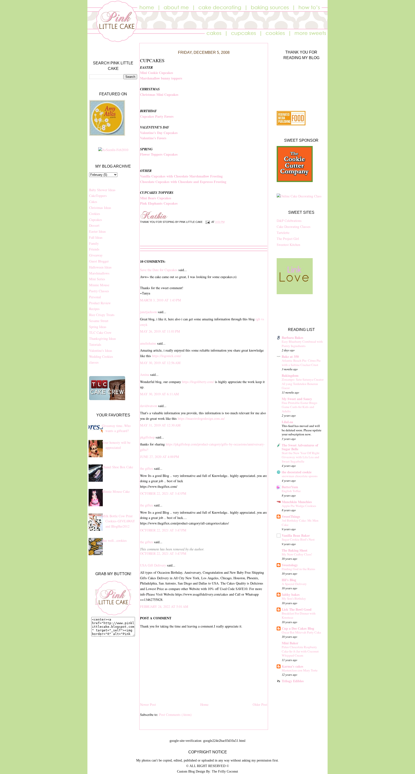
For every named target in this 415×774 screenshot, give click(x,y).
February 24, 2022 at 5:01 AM (164, 606)
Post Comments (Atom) (175, 714)
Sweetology (290, 564)
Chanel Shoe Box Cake (117, 467)
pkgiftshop (147, 437)
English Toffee (291, 491)
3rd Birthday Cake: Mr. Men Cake (300, 522)
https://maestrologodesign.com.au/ (201, 418)
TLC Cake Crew (100, 332)
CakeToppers (98, 195)
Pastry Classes (99, 291)
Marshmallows (99, 273)
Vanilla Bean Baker (296, 535)
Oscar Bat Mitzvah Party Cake (301, 632)
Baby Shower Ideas (102, 190)
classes (94, 362)
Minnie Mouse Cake (116, 491)
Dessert (94, 225)
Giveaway (96, 255)
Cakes (93, 201)
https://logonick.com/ (166, 355)
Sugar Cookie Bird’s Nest (298, 539)
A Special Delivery (294, 584)
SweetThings (291, 516)
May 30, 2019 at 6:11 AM (159, 394)
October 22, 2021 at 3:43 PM (163, 493)
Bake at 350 (290, 356)
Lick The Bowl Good (296, 609)
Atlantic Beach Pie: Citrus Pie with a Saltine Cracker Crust (301, 362)
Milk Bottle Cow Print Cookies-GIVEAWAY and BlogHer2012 (118, 521)
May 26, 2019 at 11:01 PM (160, 331)
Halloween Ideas (100, 267)
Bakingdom (290, 375)
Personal (95, 297)
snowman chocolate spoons (299, 476)
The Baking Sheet (294, 550)
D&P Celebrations (289, 220)
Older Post (260, 704)
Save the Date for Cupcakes (158, 270)
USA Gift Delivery (153, 565)
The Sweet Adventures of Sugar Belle (300, 447)
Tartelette (283, 232)
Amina (144, 374)
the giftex (146, 468)
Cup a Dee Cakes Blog (298, 628)
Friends (94, 249)
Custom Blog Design (191, 771)
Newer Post (148, 704)
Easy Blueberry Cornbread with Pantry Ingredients (302, 343)
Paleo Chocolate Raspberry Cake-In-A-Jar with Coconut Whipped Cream (300, 651)
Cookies (94, 213)
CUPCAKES (152, 60)
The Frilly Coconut (225, 771)
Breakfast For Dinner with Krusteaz (299, 615)
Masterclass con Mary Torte (299, 670)
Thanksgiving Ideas (102, 338)
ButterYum (290, 486)
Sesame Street (98, 320)
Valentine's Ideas (100, 350)
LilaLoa (287, 421)
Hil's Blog (289, 579)
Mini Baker (290, 643)
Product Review (100, 303)
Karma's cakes (292, 666)
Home (204, 704)
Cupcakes (95, 219)
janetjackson (148, 312)
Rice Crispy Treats (102, 314)
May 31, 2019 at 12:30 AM (160, 425)
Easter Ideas (97, 231)
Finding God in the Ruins (298, 569)
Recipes (94, 308)
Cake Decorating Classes (294, 226)
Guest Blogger (99, 261)
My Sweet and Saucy (297, 398)
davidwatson (148, 405)
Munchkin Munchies (297, 501)
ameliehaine (148, 343)
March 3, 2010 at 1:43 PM (160, 300)
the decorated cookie (296, 472)
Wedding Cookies (101, 356)
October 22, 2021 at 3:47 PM (163, 530)
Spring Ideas (97, 326)
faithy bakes (291, 594)
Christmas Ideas (100, 207)
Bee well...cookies (114, 540)
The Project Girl (288, 238)
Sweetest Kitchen (288, 244)
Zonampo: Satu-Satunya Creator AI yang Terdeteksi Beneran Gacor (302, 383)
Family (94, 243)
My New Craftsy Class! (297, 554)
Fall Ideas (96, 237)
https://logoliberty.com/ (198, 381)
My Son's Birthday (294, 598)
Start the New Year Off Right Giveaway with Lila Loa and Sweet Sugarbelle (300, 457)
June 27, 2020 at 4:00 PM (159, 456)
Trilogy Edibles (293, 680)
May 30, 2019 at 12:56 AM (160, 362)
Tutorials (95, 344)
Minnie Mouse (99, 285)
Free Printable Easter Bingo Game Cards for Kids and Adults (299, 407)
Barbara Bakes (292, 337)
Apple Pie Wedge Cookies (299, 506)
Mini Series (97, 279)
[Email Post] (207, 221)
